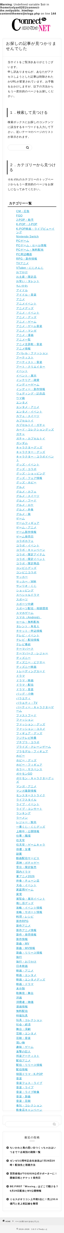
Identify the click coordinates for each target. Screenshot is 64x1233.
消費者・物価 (25, 1002)
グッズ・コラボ (26, 469)
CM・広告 (23, 211)
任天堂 (20, 840)
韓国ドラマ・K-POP (29, 1074)
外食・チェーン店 (27, 880)
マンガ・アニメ (26, 786)
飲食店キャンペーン (29, 1109)
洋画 (19, 997)
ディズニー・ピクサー (30, 662)
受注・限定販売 (26, 867)
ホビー (20, 755)
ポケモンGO (24, 773)
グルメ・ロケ (25, 505)
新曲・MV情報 (25, 948)
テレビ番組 (23, 644)
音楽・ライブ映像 (27, 1092)
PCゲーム (22, 240)
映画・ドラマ (25, 984)
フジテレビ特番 (26, 737)
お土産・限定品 (26, 276)
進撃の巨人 (23, 1051)
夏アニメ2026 (25, 876)
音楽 (19, 1078)
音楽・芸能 (23, 1100)
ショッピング (25, 590)
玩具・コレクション (29, 1020)
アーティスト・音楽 (29, 362)
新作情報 (22, 939)
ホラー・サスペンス (29, 769)
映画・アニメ (25, 970)
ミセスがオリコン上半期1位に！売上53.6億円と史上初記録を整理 (34, 1201)
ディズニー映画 (26, 666)
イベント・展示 (26, 375)
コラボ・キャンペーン (30, 549)
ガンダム (22, 443)
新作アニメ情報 (26, 930)
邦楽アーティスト (27, 1056)
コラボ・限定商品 (27, 563)
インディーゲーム (27, 384)
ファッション (25, 719)
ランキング (23, 813)
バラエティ (23, 698)
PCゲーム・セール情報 (31, 245)
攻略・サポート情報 (29, 912)
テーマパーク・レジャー (32, 653)
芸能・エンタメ (26, 1033)
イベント (22, 371)
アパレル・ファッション (32, 353)
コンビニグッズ (26, 568)
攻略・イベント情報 (29, 907)
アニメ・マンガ (26, 330)
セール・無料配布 (27, 621)
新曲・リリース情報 (29, 952)
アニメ (20, 299)
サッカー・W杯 (26, 581)
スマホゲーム (25, 613)
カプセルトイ (25, 420)
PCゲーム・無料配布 (30, 249)
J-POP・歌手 (25, 219)
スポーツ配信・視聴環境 (32, 608)
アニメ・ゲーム (26, 321)
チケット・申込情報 (29, 630)
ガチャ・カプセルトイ (30, 438)
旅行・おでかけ (26, 961)
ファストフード (26, 715)
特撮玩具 (22, 1015)
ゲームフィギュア (27, 523)
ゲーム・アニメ (26, 527)
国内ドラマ (23, 871)
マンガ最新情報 (26, 790)
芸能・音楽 (23, 1038)
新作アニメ (23, 925)
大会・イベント (26, 885)
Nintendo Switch (27, 236)
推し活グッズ (25, 903)
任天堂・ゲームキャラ (30, 844)
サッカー (22, 577)
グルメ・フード (26, 500)
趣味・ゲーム (25, 1047)
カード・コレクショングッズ (35, 429)
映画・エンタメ (26, 975)
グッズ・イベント (27, 464)
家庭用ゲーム (25, 889)
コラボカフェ (25, 541)
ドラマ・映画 (25, 680)
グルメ (20, 487)
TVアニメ (22, 263)
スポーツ (22, 599)
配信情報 (22, 1069)
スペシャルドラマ (27, 594)
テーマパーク (25, 648)
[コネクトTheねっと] (32, 31)
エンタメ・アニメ (27, 407)
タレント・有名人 (27, 626)
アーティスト (25, 357)
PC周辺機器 (24, 254)
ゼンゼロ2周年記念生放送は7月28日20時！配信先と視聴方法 (32, 1162)
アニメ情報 (23, 348)
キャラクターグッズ (29, 447)
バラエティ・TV (27, 702)
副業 (19, 853)
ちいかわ (22, 285)
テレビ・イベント (27, 635)
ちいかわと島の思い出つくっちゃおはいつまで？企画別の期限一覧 (33, 1149)
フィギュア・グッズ (29, 733)
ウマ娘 (20, 398)
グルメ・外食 (25, 509)
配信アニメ (23, 1060)
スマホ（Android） (28, 617)
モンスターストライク (30, 795)
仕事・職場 (23, 835)
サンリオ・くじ (26, 585)
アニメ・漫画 (25, 335)
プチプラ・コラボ (27, 742)
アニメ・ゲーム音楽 (29, 326)
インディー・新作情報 (30, 389)
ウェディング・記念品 (30, 393)
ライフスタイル (26, 799)
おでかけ (22, 272)
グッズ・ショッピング (30, 473)
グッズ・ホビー (26, 482)
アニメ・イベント (27, 312)
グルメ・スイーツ (27, 496)
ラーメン (22, 817)
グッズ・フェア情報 (29, 478)
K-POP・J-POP (26, 224)
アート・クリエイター (30, 366)
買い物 (20, 1042)
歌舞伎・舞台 (25, 993)
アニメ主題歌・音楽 (29, 344)
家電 (19, 894)
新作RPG (22, 921)
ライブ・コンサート (29, 808)
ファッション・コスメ (30, 728)
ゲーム (20, 518)
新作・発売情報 (26, 934)
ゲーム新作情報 (26, 532)
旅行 (19, 957)
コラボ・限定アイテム (30, 554)
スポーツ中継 (25, 604)
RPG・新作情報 (26, 258)
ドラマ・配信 (25, 684)
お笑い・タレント (27, 281)
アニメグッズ (25, 308)
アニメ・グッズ (26, 317)
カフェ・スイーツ (27, 416)
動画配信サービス (27, 858)
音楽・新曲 (23, 1096)
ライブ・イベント (27, 804)
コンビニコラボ (26, 572)
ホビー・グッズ (26, 760)
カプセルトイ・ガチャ (30, 425)
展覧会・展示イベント (30, 898)
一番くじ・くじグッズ (30, 826)
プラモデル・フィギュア (32, 751)
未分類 (20, 988)
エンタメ (22, 402)
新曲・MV (22, 943)
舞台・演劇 (23, 1029)
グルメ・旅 (23, 514)
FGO (19, 215)
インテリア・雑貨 (27, 380)
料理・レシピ (25, 916)
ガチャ (20, 434)
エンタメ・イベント (29, 411)
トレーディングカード (30, 671)
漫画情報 (22, 1006)
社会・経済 (23, 1024)
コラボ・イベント (27, 545)
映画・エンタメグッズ (30, 979)
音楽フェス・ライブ (29, 1083)
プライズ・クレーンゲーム (33, 746)
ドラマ (20, 675)
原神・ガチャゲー (27, 862)
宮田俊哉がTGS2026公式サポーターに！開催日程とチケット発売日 (33, 1175)
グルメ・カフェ (26, 491)
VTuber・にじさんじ (30, 267)
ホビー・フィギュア (29, 764)
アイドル (22, 290)
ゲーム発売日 (25, 536)
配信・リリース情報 (29, 1064)
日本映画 (22, 966)
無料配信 (22, 1011)
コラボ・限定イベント (30, 559)
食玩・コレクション (29, 1105)
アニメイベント (26, 303)
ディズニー (23, 657)
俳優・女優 (23, 849)
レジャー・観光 (26, 822)
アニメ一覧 (23, 339)
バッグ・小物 (25, 693)
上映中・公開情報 (27, 831)
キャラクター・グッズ (30, 452)
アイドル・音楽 (26, 294)
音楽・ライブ (25, 1087)
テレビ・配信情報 (27, 639)
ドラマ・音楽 (25, 689)
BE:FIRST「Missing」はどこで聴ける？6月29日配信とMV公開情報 (34, 1188)
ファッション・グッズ (30, 724)
